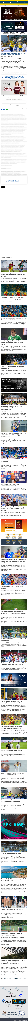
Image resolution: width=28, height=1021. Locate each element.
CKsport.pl (9, 1019)
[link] (22, 107)
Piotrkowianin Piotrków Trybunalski (19, 978)
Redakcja (13, 1019)
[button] (15, 106)
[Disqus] (14, 204)
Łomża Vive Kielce (7, 978)
